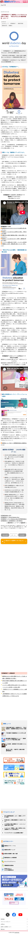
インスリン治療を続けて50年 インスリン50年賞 (14, 242)
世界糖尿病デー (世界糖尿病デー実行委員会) (12, 520)
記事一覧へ (13, 535)
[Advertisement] (14, 608)
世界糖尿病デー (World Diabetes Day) (10, 517)
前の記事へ (5, 536)
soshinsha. (17, 932)
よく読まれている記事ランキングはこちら (13, 541)
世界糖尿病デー (13, 23)
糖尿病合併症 (4, 25)
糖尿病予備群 (20, 23)
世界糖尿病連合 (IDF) (6, 515)
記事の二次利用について (6, 926)
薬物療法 (10, 25)
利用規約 (3, 919)
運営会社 (3, 929)
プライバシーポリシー (5, 921)
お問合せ (3, 924)
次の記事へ (22, 535)
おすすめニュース (5, 23)
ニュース (3, 5)
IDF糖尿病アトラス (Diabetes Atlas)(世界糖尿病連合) (14, 519)
